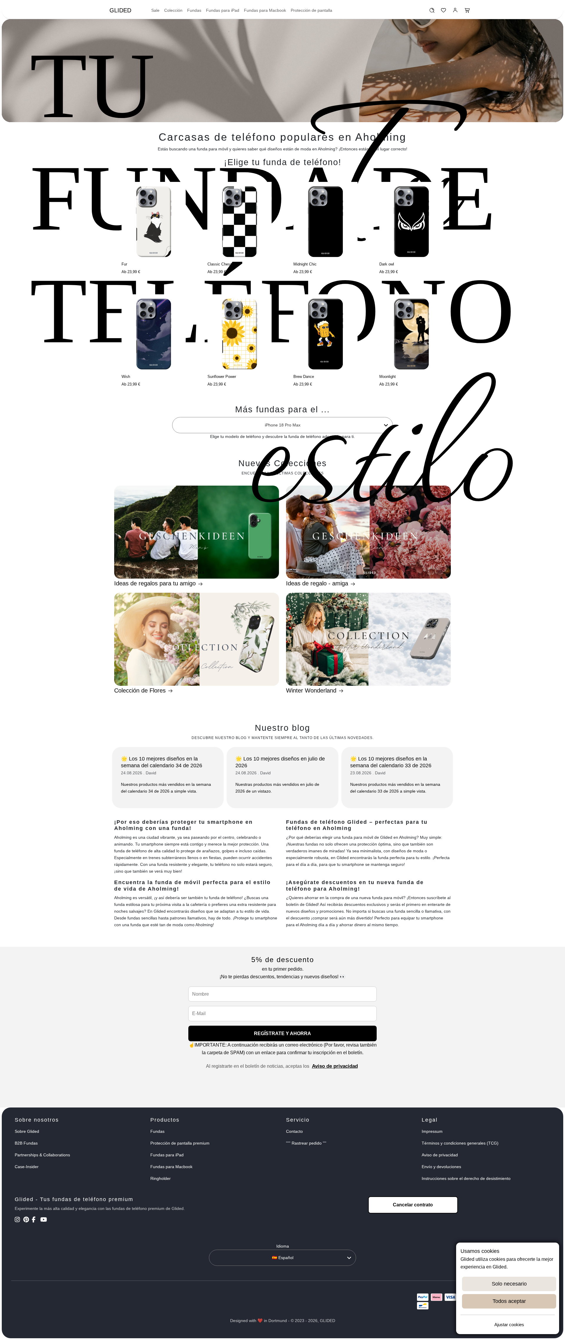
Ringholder (160, 1178)
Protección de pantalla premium (180, 1143)
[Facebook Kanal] (35, 1220)
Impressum (432, 1131)
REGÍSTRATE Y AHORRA (282, 1033)
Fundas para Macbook (265, 10)
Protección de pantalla (311, 10)
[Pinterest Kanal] (27, 1220)
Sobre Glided (27, 1131)
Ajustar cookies (509, 1324)
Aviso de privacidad (335, 1066)
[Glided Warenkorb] (467, 11)
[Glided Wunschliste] (432, 11)
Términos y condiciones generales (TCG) (460, 1143)
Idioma (282, 1246)
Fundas (194, 10)
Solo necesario (509, 1284)
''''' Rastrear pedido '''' (306, 1143)
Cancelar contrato (413, 1204)
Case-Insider (27, 1166)
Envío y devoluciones (441, 1166)
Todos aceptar (509, 1301)
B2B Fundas (26, 1143)
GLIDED (120, 10)
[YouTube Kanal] (44, 1220)
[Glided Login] (455, 11)
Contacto (294, 1131)
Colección (173, 10)
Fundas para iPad (222, 10)
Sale (155, 10)
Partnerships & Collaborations (42, 1155)
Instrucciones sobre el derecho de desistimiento (466, 1178)
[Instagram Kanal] (18, 1220)
